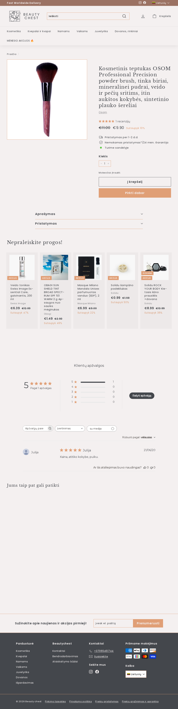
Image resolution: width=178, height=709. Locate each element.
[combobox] (70, 429)
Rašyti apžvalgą (141, 395)
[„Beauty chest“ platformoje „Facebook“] (97, 672)
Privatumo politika (80, 701)
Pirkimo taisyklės (55, 701)
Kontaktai (58, 651)
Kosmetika (14, 31)
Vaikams (82, 31)
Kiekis (103, 156)
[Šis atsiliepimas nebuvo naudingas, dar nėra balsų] (151, 467)
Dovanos (21, 677)
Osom (103, 112)
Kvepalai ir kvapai (39, 31)
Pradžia (11, 54)
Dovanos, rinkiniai (126, 31)
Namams (64, 31)
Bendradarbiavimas (65, 656)
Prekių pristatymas (107, 701)
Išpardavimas (25, 682)
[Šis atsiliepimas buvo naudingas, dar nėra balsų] (145, 467)
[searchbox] (35, 428)
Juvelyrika (101, 31)
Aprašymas (45, 214)
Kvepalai (21, 656)
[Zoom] (47, 99)
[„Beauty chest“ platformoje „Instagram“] (91, 672)
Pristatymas (46, 223)
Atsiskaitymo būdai (65, 661)
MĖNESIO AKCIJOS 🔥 (20, 40)
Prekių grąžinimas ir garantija (140, 701)
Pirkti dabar (135, 193)
